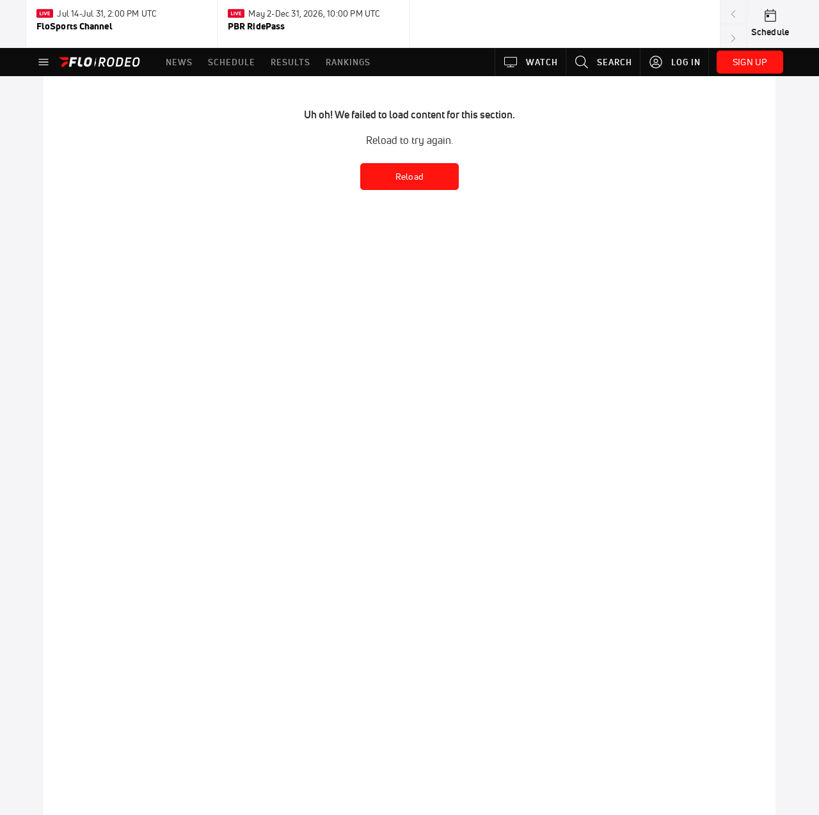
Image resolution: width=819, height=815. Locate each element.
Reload (409, 176)
